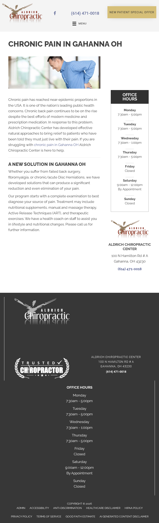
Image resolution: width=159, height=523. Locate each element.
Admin (21, 508)
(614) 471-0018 (85, 13)
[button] (131, 12)
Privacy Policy (21, 516)
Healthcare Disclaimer (103, 508)
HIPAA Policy (134, 508)
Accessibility (39, 508)
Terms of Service (48, 516)
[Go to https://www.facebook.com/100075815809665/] (55, 14)
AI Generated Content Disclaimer (124, 516)
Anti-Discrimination (67, 508)
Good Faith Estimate (80, 516)
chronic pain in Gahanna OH (56, 145)
